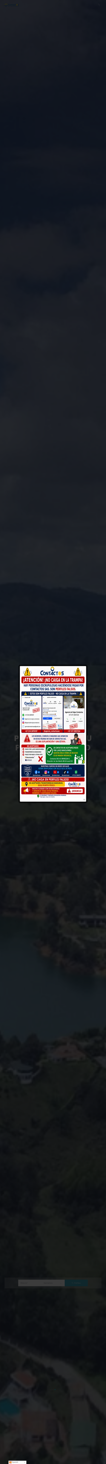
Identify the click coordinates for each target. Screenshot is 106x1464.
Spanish (15, 1462)
